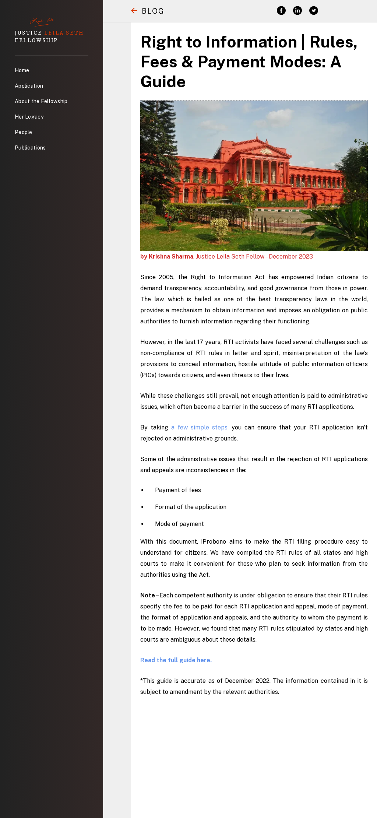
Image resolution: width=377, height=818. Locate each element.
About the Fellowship (41, 101)
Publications (30, 148)
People (23, 132)
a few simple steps (199, 427)
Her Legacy (29, 117)
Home (22, 70)
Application (29, 86)
